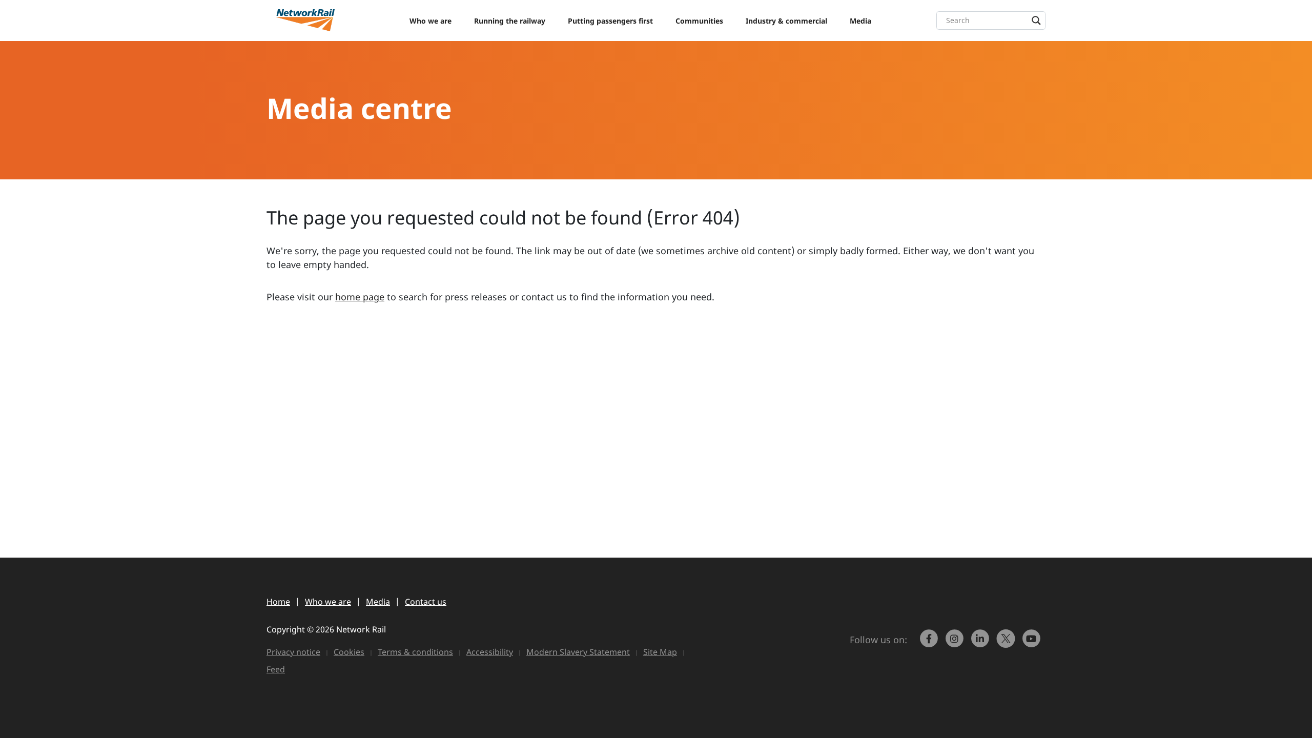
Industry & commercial (786, 21)
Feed (275, 669)
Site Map (660, 652)
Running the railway (509, 21)
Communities (699, 21)
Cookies (349, 652)
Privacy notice (293, 652)
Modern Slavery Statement (578, 652)
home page (359, 297)
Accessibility (489, 652)
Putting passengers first (610, 21)
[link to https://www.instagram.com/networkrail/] (956, 643)
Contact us (425, 601)
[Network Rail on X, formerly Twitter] (1007, 643)
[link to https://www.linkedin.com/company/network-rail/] (981, 643)
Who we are (430, 21)
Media (860, 21)
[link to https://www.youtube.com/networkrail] (1033, 643)
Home (278, 601)
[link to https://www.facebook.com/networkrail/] (930, 643)
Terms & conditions (415, 652)
